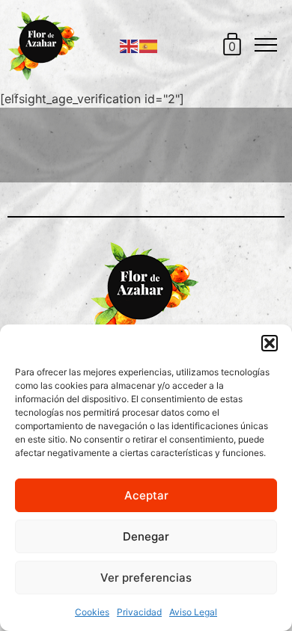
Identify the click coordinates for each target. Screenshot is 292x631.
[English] (129, 44)
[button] (269, 343)
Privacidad (139, 612)
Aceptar (146, 495)
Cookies (92, 612)
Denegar (146, 536)
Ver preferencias (146, 577)
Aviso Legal (193, 612)
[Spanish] (149, 44)
